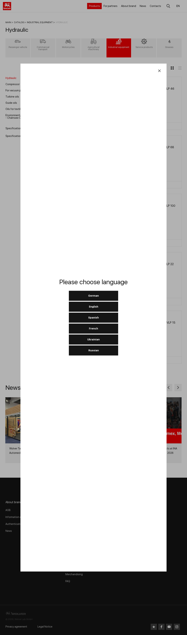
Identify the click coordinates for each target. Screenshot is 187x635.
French (93, 328)
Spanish (93, 317)
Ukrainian (93, 339)
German (93, 295)
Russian (93, 350)
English (93, 306)
